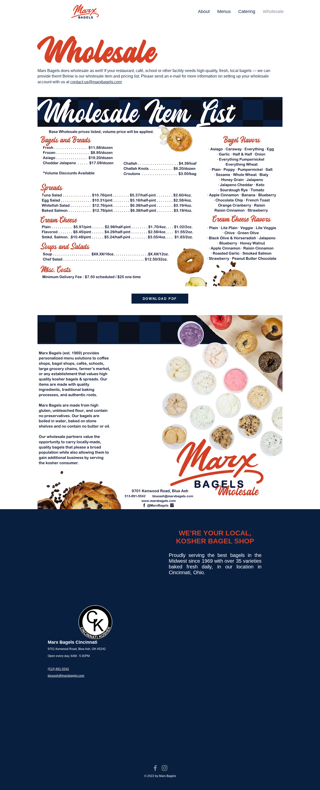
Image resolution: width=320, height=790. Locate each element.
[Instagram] (164, 768)
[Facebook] (155, 768)
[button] (224, 11)
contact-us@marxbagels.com (96, 82)
